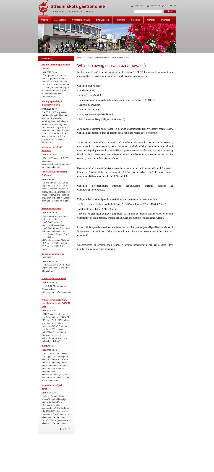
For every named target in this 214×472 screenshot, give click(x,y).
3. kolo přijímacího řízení (54, 278)
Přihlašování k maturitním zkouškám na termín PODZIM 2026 (56, 303)
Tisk (174, 6)
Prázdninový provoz (51, 208)
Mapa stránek (155, 6)
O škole (88, 57)
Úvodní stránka (139, 6)
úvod (79, 57)
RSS (166, 6)
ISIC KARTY (47, 346)
